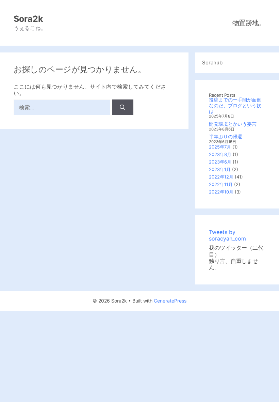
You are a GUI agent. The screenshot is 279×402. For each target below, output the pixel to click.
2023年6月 (220, 162)
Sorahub (212, 62)
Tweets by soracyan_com (227, 235)
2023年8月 (220, 154)
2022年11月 (221, 184)
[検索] (122, 107)
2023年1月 (220, 169)
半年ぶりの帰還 (225, 136)
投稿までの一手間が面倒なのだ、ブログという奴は (235, 105)
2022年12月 (221, 177)
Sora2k (28, 19)
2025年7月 (220, 147)
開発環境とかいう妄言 (233, 124)
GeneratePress (170, 301)
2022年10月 (221, 192)
